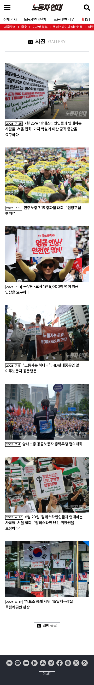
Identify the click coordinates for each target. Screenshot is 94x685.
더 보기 (47, 674)
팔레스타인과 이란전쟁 (68, 27)
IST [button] (88, 19)
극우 (24, 27)
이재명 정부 (40, 27)
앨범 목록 (50, 625)
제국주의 (10, 27)
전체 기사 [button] (10, 19)
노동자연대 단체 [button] (35, 19)
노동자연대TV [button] (64, 19)
